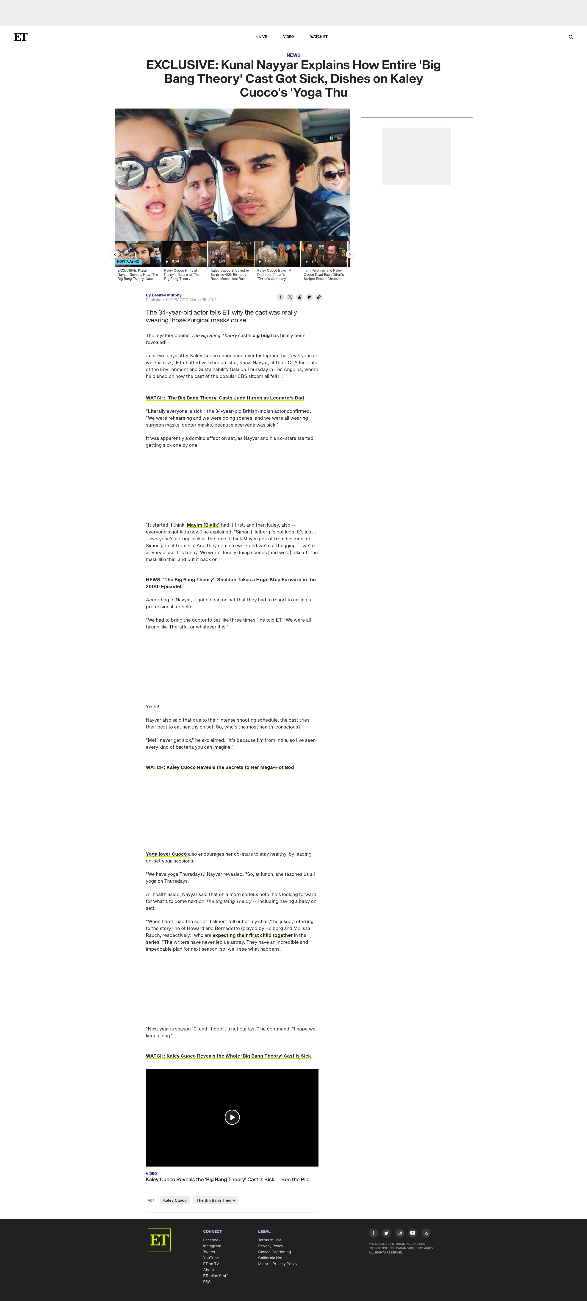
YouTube (211, 1258)
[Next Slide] (350, 254)
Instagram (212, 1246)
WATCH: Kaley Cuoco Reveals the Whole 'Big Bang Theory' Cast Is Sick (228, 1056)
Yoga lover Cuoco (166, 854)
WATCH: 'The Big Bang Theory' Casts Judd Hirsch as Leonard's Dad (225, 398)
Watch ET (319, 36)
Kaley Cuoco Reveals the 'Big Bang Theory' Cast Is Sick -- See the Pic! (228, 1180)
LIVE (263, 36)
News (294, 55)
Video (288, 36)
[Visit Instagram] (399, 1234)
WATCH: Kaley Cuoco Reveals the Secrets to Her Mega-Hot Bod (220, 767)
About (208, 1270)
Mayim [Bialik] (203, 525)
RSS (207, 1282)
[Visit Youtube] (412, 1233)
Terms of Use (269, 1240)
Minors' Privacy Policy (277, 1264)
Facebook (212, 1240)
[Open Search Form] (571, 37)
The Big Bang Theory (216, 1200)
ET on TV (211, 1264)
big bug (261, 335)
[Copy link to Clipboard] (319, 298)
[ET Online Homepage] (21, 37)
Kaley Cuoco (175, 1200)
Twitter (209, 1252)
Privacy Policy (270, 1246)
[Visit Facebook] (373, 1234)
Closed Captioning (274, 1252)
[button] (232, 1117)
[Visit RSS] (426, 1234)
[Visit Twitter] (386, 1234)
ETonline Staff (215, 1276)
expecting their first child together (253, 935)
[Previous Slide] (115, 254)
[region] (232, 175)
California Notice (273, 1258)
